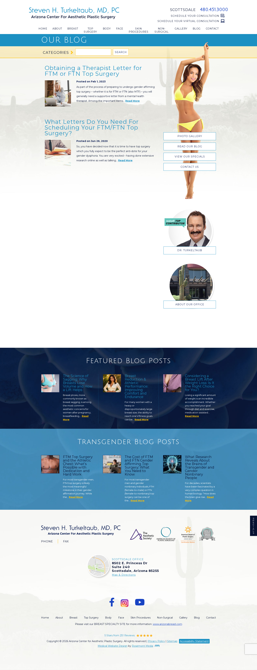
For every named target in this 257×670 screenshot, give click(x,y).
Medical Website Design (112, 645)
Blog (197, 28)
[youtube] (140, 602)
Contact (212, 28)
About (57, 28)
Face (119, 28)
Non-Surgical (162, 30)
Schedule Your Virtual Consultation (188, 21)
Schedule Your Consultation (195, 15)
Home (42, 28)
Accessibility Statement (194, 641)
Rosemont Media (142, 645)
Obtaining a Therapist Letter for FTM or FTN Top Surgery (93, 70)
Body (107, 28)
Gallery (181, 28)
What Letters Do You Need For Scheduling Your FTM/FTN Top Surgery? (92, 127)
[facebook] (112, 602)
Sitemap (172, 641)
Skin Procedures (138, 30)
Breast (72, 28)
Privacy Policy (156, 641)
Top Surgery (90, 30)
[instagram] (124, 602)
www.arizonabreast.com (167, 624)
